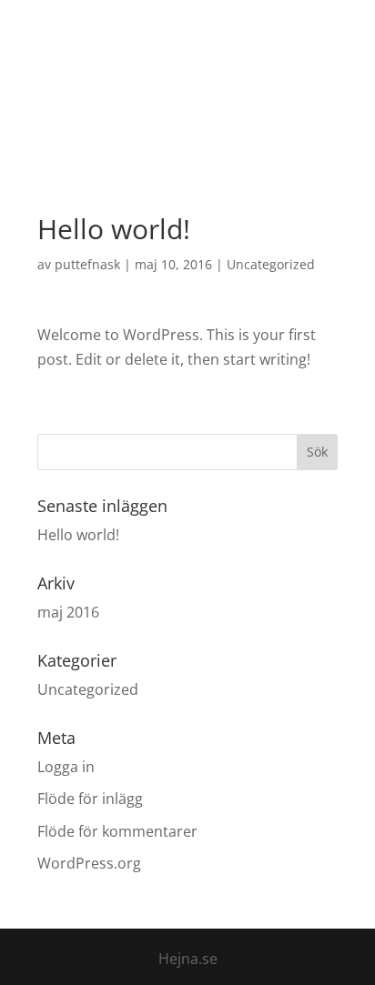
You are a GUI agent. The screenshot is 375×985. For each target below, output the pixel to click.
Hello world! (78, 535)
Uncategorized (271, 264)
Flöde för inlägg (90, 799)
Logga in (66, 767)
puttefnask (87, 264)
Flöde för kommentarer (117, 831)
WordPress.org (89, 863)
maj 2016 (68, 612)
